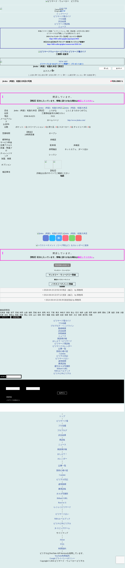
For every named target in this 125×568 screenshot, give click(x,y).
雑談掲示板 (62, 338)
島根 (21, 315)
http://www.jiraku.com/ (76, 120)
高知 (53, 315)
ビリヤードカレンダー (62, 346)
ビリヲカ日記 (62, 356)
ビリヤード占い (62, 358)
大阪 (122, 312)
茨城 (35, 312)
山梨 (86, 312)
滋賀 (113, 312)
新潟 (68, 312)
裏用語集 (62, 364)
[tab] (62, 290)
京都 (117, 312)
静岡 (99, 312)
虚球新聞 (62, 361)
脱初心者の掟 (62, 351)
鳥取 (17, 315)
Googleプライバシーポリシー (62, 558)
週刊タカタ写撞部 (62, 366)
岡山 (26, 315)
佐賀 (62, 315)
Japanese (59, 9)
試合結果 (62, 21)
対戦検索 (62, 333)
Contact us (62, 410)
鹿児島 (85, 315)
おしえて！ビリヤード (62, 341)
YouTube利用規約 (62, 556)
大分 (75, 315)
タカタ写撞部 (62, 494)
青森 (8, 312)
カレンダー (62, 459)
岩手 (12, 312)
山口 (35, 315)
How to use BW (62, 406)
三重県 (59, 54)
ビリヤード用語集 (62, 24)
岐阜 (95, 312)
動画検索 (62, 328)
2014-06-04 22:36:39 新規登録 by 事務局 (63, 300)
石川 (77, 312)
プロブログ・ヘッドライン (62, 326)
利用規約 (62, 549)
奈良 (6, 315)
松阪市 (66, 54)
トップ (62, 416)
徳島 (39, 315)
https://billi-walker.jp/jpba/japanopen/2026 (64, 39)
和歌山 (11, 315)
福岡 (57, 315)
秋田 (21, 312)
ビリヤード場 (62, 421)
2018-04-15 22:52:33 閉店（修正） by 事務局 (63, 290)
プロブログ (62, 430)
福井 (81, 312)
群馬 (44, 312)
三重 (108, 312)
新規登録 (16, 317)
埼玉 (48, 312)
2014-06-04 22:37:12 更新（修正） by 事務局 (63, 295)
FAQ (62, 544)
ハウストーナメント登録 (62, 284)
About (62, 540)
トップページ (62, 14)
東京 (57, 312)
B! (59, 238)
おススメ (119, 68)
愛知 (104, 312)
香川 (44, 315)
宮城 (17, 312)
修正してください (85, 101)
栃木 (39, 312)
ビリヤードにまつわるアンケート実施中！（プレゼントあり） (62, 64)
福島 (30, 312)
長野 (90, 312)
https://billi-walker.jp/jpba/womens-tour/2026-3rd (64, 44)
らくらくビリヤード (62, 507)
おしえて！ (62, 454)
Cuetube (62, 354)
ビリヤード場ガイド (62, 16)
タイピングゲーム (62, 528)
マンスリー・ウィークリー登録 (62, 275)
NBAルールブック (62, 371)
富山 (72, 312)
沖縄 (90, 315)
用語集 (62, 440)
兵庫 (1, 315)
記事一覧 (62, 349)
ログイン (5, 317)
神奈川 (62, 312)
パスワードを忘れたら (13, 400)
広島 (30, 315)
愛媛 (48, 315)
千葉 (53, 312)
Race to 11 (62, 503)
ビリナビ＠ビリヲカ (62, 373)
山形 (26, 312)
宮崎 (80, 315)
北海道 (2, 312)
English (58, 11)
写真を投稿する (117, 81)
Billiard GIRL (62, 369)
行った (106, 68)
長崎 (66, 315)
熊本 (71, 315)
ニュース (62, 26)
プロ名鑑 (62, 19)
